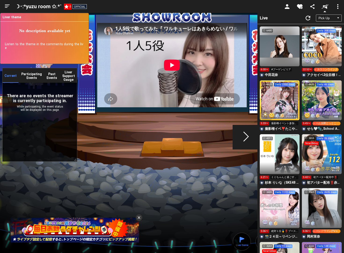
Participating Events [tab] (31, 76)
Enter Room (279, 50)
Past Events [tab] (52, 76)
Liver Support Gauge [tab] (68, 76)
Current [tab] (10, 76)
